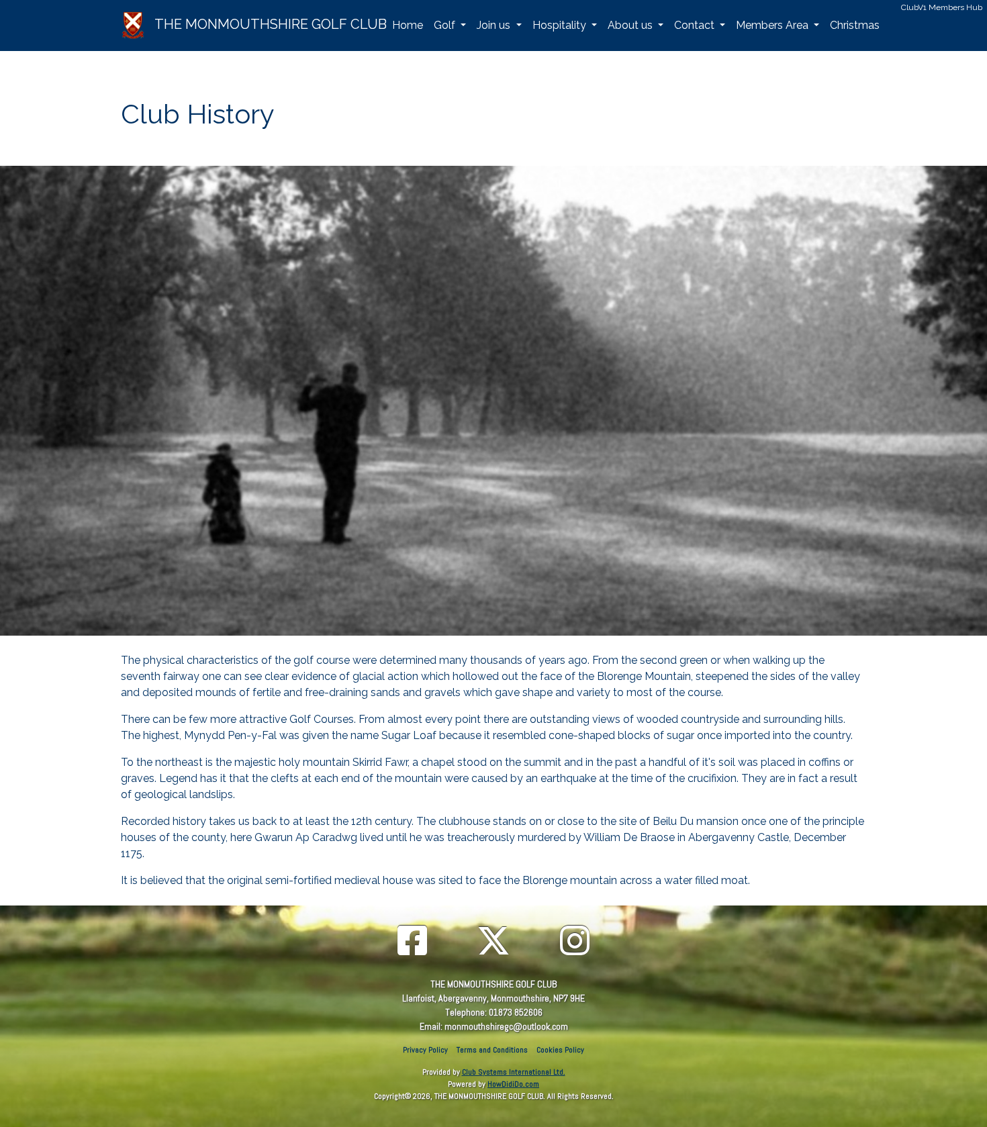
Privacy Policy (425, 1049)
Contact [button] (695, 25)
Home (407, 25)
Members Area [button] (773, 25)
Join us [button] (495, 25)
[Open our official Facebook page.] (412, 942)
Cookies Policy (560, 1049)
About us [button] (631, 25)
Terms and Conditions (492, 1049)
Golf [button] (446, 25)
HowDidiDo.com (513, 1084)
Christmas (855, 25)
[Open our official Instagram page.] (575, 942)
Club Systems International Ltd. (513, 1072)
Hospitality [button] (560, 25)
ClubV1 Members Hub (941, 7)
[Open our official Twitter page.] (493, 942)
